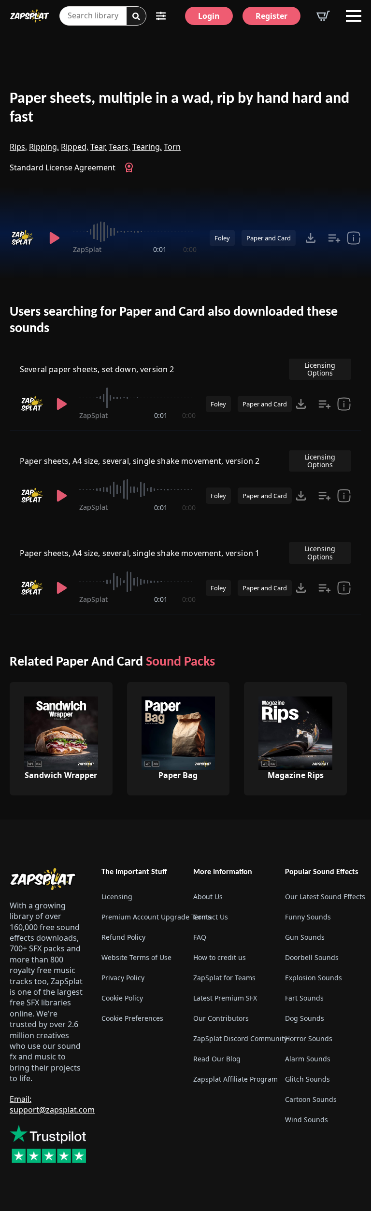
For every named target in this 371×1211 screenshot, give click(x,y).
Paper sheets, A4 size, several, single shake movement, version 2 (139, 461)
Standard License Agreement (62, 167)
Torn (172, 146)
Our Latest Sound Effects (323, 896)
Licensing (116, 896)
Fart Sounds (304, 997)
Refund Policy (123, 937)
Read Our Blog (217, 1058)
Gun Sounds (305, 937)
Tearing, (147, 146)
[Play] (55, 238)
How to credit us (219, 957)
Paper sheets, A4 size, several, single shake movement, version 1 (139, 553)
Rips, (18, 146)
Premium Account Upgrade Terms (139, 916)
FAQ (199, 937)
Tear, (98, 146)
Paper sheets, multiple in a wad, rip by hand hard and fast (179, 108)
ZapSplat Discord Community (231, 1038)
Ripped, (74, 146)
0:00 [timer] (190, 249)
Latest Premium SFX (225, 997)
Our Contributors (221, 1018)
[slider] (135, 232)
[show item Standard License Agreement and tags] (353, 238)
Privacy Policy (122, 977)
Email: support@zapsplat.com (52, 1104)
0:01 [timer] (160, 249)
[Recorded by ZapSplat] (23, 238)
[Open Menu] (353, 16)
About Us (208, 896)
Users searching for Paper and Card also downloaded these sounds (174, 320)
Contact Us (210, 916)
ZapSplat (87, 249)
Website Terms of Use (136, 957)
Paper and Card (268, 238)
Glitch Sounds (307, 1079)
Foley (222, 238)
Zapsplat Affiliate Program (231, 1079)
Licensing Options (319, 369)
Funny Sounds (308, 916)
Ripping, (44, 146)
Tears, (119, 146)
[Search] (136, 16)
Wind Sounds (306, 1119)
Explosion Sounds (313, 977)
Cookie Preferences (132, 1018)
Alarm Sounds (307, 1058)
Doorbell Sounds (312, 957)
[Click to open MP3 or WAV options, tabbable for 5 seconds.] (310, 238)
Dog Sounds (304, 1018)
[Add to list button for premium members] (334, 238)
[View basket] (323, 16)
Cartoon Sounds (311, 1099)
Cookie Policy (122, 997)
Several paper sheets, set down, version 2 (97, 369)
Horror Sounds (308, 1038)
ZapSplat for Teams (224, 977)
